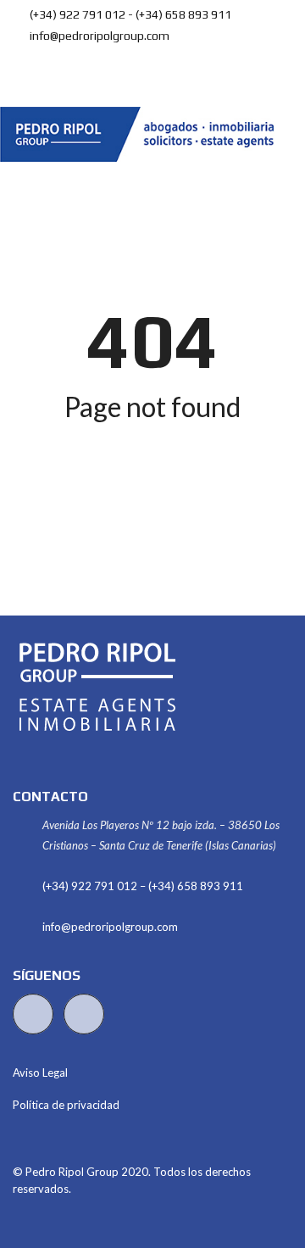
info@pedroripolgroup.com (98, 35)
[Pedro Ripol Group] (144, 134)
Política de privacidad (66, 1105)
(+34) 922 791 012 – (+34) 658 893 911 (142, 886)
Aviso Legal (40, 1072)
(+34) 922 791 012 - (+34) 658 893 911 (129, 14)
